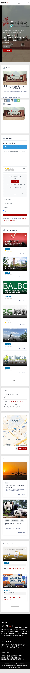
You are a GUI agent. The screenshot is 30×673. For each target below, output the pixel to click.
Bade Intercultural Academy (12, 268)
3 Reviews (23, 324)
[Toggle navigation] (19, 2)
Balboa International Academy (12, 292)
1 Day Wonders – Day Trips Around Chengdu (18, 645)
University (20, 401)
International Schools (10, 266)
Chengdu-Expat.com (12, 663)
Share (7, 46)
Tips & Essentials (15, 520)
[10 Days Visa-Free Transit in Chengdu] (15, 508)
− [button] (4, 419)
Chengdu (21, 30)
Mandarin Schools (10, 360)
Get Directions (22, 448)
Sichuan (16, 30)
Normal (10, 401)
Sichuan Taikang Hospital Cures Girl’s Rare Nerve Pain (12, 659)
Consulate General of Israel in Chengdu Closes (11, 658)
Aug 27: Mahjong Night (10, 558)
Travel (22, 520)
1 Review (23, 253)
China (12, 30)
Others (14, 241)
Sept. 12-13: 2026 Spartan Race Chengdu (15, 647)
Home (4, 30)
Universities (16, 25)
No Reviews (14, 40)
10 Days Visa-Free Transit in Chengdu (13, 524)
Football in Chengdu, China (20, 644)
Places (8, 30)
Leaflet (16, 445)
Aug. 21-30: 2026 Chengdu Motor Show (14, 586)
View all (15, 380)
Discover (7, 520)
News (6, 482)
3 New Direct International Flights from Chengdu (15, 486)
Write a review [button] (7, 50)
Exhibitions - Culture (9, 584)
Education (16, 21)
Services (17, 360)
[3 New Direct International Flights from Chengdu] (15, 471)
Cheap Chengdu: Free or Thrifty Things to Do (10, 657)
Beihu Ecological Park (10, 339)
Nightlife (6, 556)
